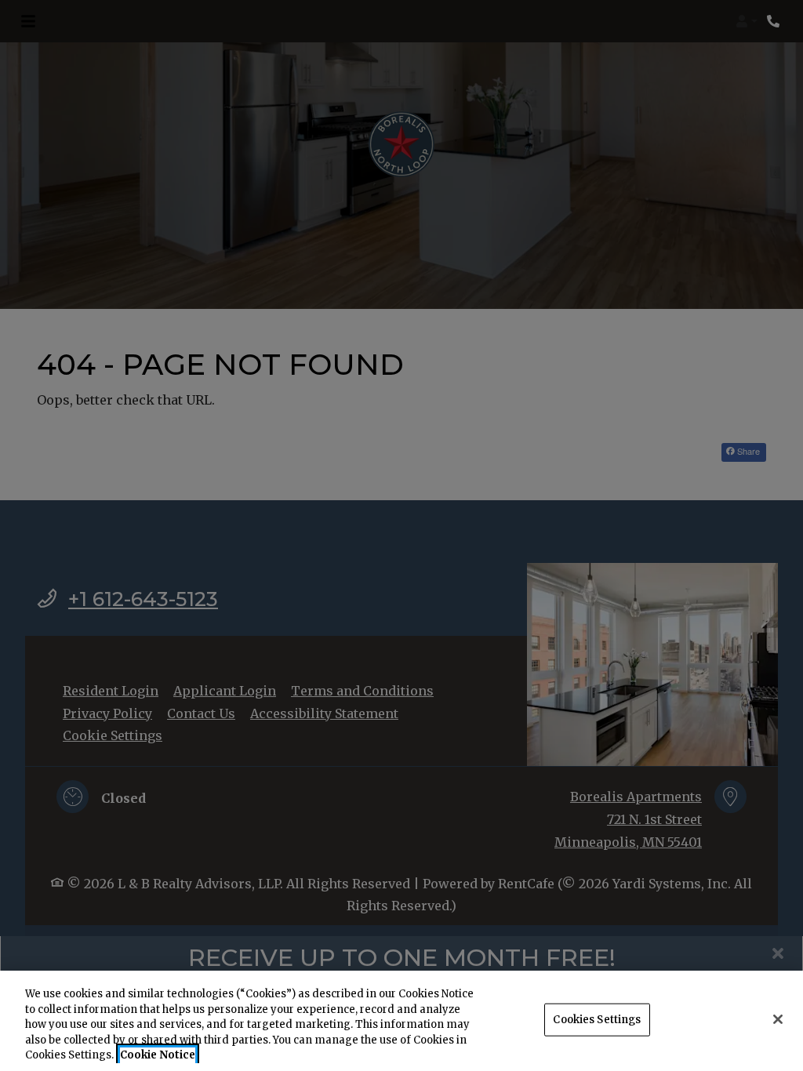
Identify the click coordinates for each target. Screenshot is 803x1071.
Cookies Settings (597, 1019)
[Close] (778, 1019)
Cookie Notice (157, 1055)
